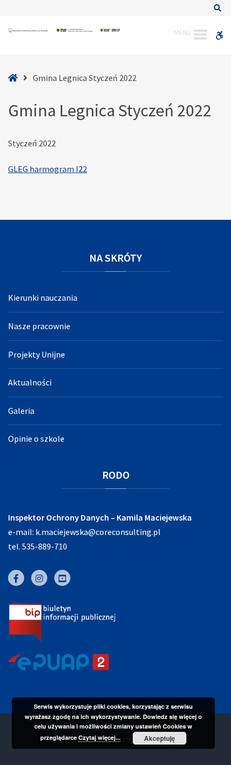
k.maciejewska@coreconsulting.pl (98, 531)
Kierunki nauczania (42, 297)
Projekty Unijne (36, 354)
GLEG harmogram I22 (47, 169)
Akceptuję (159, 738)
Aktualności (30, 382)
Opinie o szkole (36, 438)
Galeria (21, 410)
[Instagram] (39, 578)
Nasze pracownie (39, 326)
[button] (182, 34)
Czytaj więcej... (99, 737)
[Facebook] (16, 578)
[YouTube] (62, 578)
